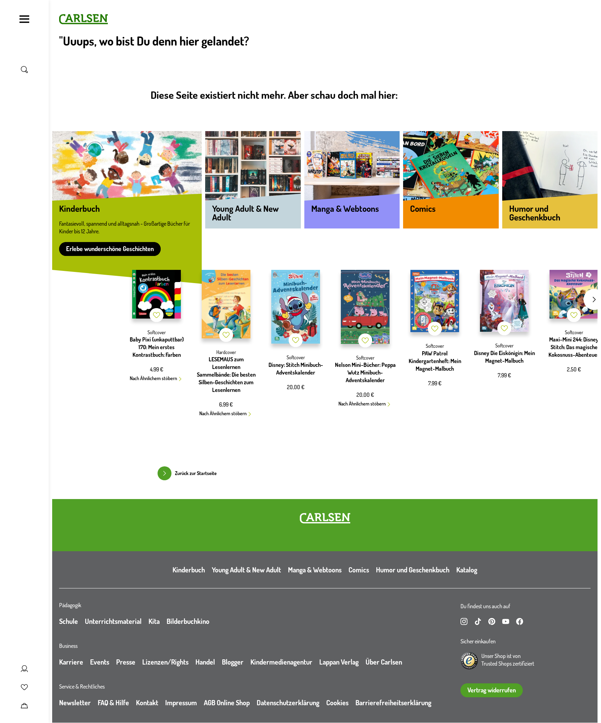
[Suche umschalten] (24, 70)
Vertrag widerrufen (491, 690)
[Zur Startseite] (325, 518)
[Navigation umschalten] (24, 19)
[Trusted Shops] (469, 660)
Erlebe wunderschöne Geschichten (110, 248)
